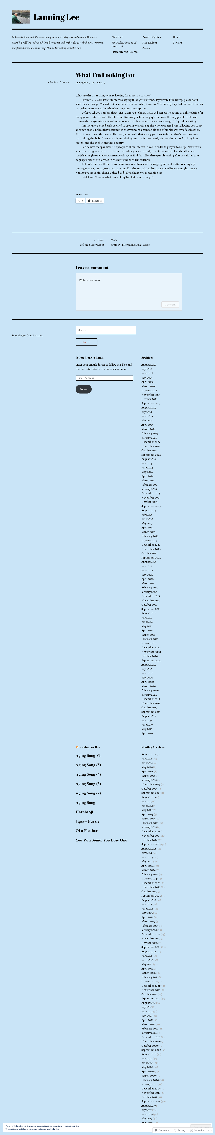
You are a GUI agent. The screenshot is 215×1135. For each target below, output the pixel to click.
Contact (147, 48)
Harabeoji (84, 812)
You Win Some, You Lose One (101, 840)
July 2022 (146, 566)
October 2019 (149, 707)
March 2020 (148, 686)
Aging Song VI (88, 755)
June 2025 (147, 416)
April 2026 (147, 382)
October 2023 (149, 502)
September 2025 (151, 403)
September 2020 (151, 660)
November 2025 (150, 395)
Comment (170, 304)
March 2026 (148, 386)
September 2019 (150, 712)
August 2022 (148, 562)
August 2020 (148, 665)
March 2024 (148, 480)
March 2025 (148, 429)
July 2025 (146, 412)
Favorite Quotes (151, 37)
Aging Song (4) (88, 774)
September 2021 (150, 609)
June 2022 (147, 570)
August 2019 (148, 716)
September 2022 (151, 558)
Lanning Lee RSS (89, 747)
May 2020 (147, 677)
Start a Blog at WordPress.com (27, 335)
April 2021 (147, 630)
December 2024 (150, 442)
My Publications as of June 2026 (124, 44)
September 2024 (151, 455)
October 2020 (149, 656)
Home (176, 37)
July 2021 (146, 618)
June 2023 (147, 519)
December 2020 (151, 647)
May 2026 (147, 378)
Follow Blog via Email (89, 357)
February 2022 (150, 587)
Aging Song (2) (88, 793)
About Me (117, 37)
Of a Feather (87, 830)
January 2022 (149, 592)
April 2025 (147, 425)
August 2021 (148, 613)
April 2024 (147, 476)
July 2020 (146, 669)
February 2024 (150, 485)
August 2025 (148, 407)
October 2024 (149, 450)
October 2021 (149, 605)
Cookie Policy (55, 1129)
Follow (84, 389)
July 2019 (146, 720)
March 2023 (148, 532)
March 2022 (148, 583)
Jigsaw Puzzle (87, 821)
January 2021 (149, 643)
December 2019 (150, 699)
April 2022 (147, 579)
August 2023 (148, 510)
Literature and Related (125, 52)
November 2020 (151, 652)
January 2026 (149, 390)
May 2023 (147, 523)
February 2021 (149, 639)
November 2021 (150, 600)
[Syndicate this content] (77, 747)
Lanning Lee (56, 16)
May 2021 (146, 626)
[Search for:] (106, 330)
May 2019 (146, 729)
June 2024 (147, 467)
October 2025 (149, 399)
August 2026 (148, 365)
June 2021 (147, 622)
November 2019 (150, 703)
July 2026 (146, 369)
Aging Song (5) (88, 765)
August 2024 (148, 459)
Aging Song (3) (88, 783)
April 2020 (147, 682)
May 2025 (147, 420)
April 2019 (147, 733)
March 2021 (148, 635)
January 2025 (149, 438)
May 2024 (147, 472)
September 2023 (151, 506)
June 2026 (147, 373)
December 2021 (150, 596)
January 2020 (149, 695)
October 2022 (149, 553)
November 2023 (151, 498)
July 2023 (146, 515)
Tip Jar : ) (178, 43)
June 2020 (147, 673)
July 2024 (146, 463)
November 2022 (151, 549)
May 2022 (147, 575)
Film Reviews (149, 43)
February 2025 (149, 433)
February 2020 (150, 690)
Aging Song (85, 802)
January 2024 (149, 489)
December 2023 (150, 493)
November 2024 (151, 446)
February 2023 (150, 536)
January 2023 (149, 540)
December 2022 (150, 545)
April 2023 (147, 527)
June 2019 (147, 725)
